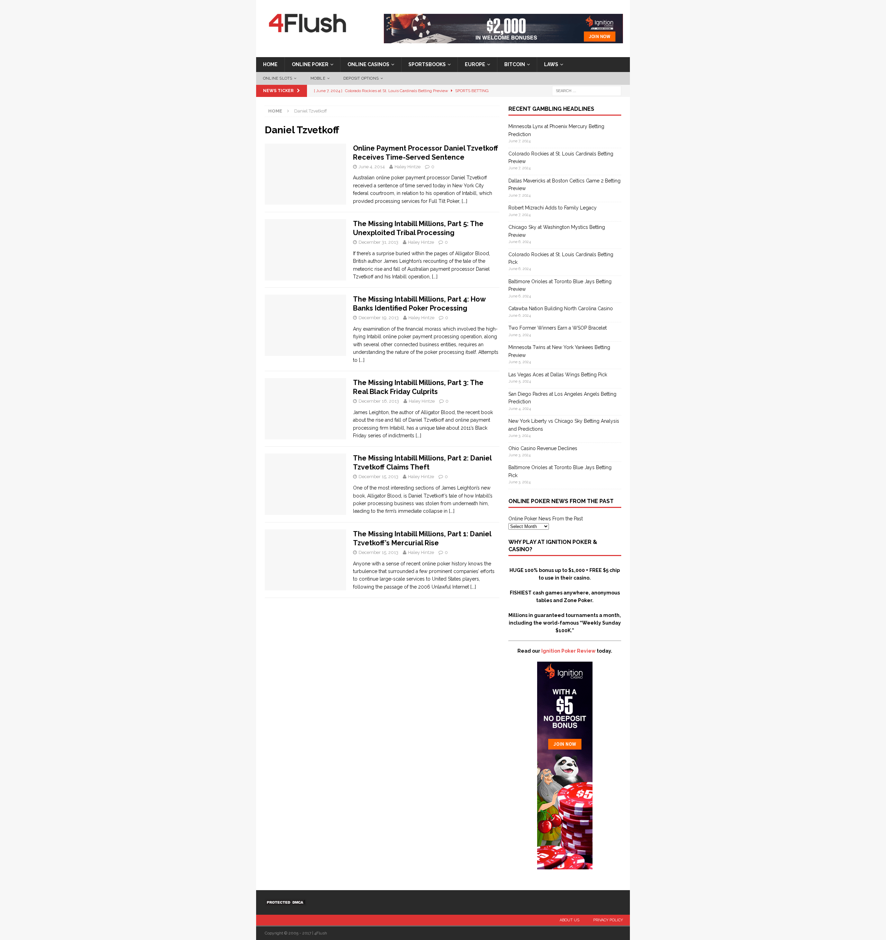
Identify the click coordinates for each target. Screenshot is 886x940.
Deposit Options (361, 78)
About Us (569, 920)
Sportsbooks (427, 64)
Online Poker (310, 64)
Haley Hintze (408, 166)
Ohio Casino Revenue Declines (542, 448)
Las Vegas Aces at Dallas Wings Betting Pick (557, 374)
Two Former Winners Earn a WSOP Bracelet (557, 328)
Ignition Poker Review (568, 651)
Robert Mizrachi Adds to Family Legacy (552, 208)
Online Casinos (368, 64)
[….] (464, 201)
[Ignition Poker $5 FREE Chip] (565, 865)
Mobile (317, 78)
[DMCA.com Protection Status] (285, 902)
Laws (551, 64)
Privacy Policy (608, 920)
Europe (475, 64)
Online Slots (277, 78)
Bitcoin (514, 64)
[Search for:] (586, 90)
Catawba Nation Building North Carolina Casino (560, 308)
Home (270, 64)
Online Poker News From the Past (545, 518)
